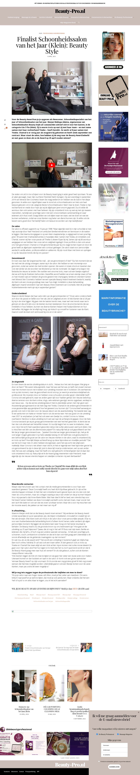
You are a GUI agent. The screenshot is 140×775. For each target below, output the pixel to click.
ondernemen (85, 598)
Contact (21, 771)
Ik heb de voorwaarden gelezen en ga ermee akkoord (115, 761)
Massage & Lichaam (29, 17)
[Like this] (5, 129)
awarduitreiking (23, 595)
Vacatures (7, 771)
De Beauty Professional (123, 17)
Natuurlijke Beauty (61, 17)
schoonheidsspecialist (63, 601)
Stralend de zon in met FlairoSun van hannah (118, 335)
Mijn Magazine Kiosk (68, 22)
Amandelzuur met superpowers (116, 346)
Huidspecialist (61, 598)
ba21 (32, 595)
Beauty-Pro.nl (70, 11)
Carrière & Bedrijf (45, 17)
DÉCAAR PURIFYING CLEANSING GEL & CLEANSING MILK (24, 709)
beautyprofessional (80, 595)
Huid (40, 33)
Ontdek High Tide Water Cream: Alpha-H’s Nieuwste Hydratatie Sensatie (79, 710)
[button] (11, 743)
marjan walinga (72, 598)
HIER (75, 588)
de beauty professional (22, 598)
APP (38, 771)
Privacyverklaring (30, 771)
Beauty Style (67, 595)
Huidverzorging (13, 17)
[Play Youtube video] (52, 165)
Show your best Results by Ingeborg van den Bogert (118, 357)
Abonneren (14, 771)
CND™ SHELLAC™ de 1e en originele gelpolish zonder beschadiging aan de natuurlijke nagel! (119, 369)
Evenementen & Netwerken (102, 17)
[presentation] (16, 691)
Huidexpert (36, 598)
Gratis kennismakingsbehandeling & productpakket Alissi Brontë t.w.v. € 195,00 (52, 711)
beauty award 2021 (54, 595)
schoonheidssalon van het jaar (43, 601)
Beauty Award (41, 595)
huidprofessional (48, 598)
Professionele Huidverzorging (54, 33)
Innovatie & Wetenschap (80, 17)
